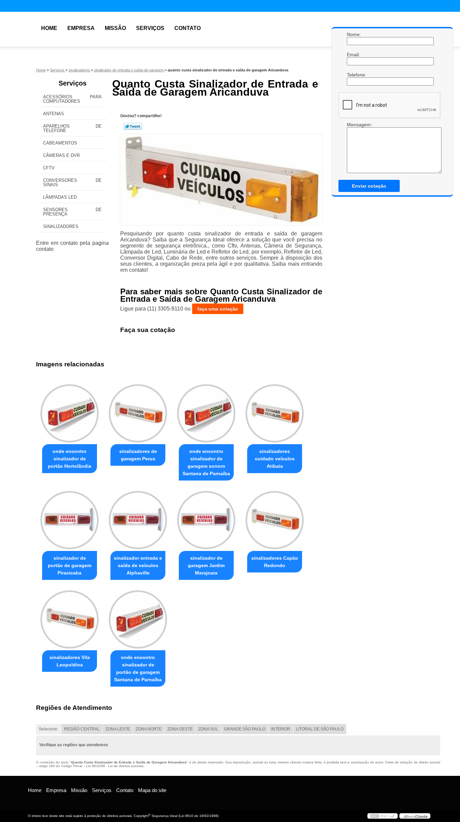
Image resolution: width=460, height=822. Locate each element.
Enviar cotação (369, 186)
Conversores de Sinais (72, 182)
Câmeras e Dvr (61, 155)
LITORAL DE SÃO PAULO (319, 729)
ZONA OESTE (180, 729)
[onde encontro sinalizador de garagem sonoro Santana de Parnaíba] (206, 413)
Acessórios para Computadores (72, 99)
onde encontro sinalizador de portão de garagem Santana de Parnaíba (138, 668)
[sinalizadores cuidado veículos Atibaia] (274, 413)
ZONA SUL (208, 729)
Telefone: (353, 74)
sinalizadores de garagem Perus (138, 455)
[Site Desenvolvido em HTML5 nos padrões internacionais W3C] (382, 816)
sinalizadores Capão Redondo (274, 561)
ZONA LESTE (117, 729)
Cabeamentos (60, 142)
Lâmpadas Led (60, 197)
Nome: (353, 34)
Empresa (81, 28)
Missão (115, 28)
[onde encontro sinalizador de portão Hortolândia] (69, 413)
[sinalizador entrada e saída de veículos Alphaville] (138, 520)
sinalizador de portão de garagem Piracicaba (69, 565)
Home (49, 28)
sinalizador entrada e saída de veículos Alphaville (138, 565)
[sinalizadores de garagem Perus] (138, 413)
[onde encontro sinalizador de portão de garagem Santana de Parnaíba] (138, 619)
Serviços (150, 28)
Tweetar (133, 126)
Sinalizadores (60, 226)
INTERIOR (280, 729)
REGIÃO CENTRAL (82, 729)
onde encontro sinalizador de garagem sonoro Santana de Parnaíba (206, 462)
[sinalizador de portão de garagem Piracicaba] (69, 520)
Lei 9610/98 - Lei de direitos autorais (114, 766)
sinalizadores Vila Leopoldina (70, 661)
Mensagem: (353, 124)
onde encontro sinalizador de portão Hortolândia (69, 459)
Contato (187, 28)
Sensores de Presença (72, 212)
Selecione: (48, 729)
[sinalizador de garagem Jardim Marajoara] (206, 520)
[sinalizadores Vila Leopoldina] (69, 619)
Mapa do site (152, 790)
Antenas (53, 113)
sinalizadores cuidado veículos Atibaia (275, 459)
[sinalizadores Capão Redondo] (274, 520)
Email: (353, 54)
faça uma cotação (217, 308)
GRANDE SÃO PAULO (244, 729)
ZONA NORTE (149, 729)
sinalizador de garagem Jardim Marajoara (206, 565)
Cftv (49, 167)
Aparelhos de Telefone (72, 128)
